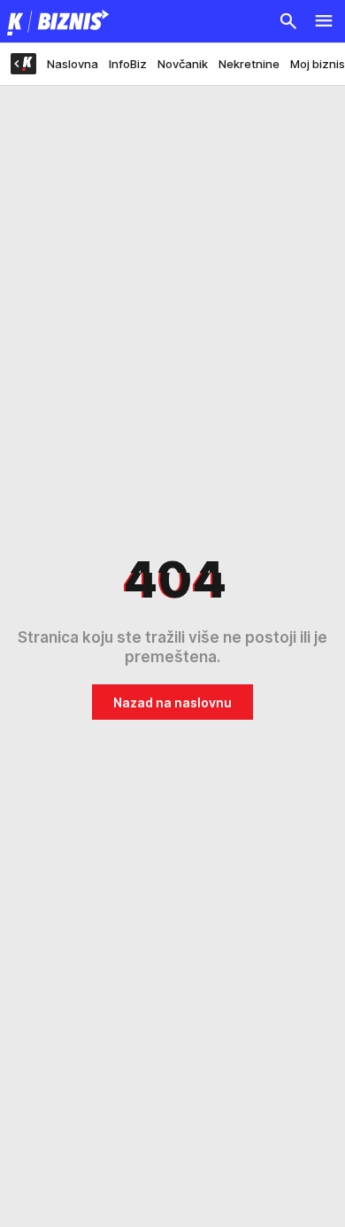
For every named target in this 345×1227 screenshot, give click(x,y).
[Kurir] (55, 21)
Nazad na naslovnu (172, 702)
